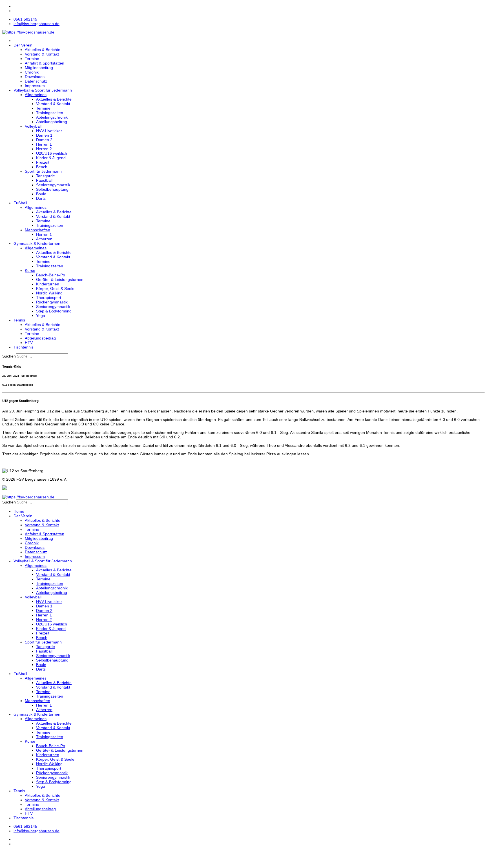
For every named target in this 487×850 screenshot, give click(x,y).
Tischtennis (24, 347)
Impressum (35, 85)
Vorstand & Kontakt (42, 54)
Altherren (44, 239)
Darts (41, 198)
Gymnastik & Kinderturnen (37, 243)
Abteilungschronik (52, 117)
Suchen (9, 356)
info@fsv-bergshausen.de (36, 23)
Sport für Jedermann (43, 171)
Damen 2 (44, 139)
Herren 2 (44, 149)
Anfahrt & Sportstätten (44, 63)
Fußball (20, 203)
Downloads (35, 76)
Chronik (32, 72)
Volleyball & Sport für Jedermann (43, 90)
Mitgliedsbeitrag (39, 67)
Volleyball (33, 126)
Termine (32, 58)
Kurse (30, 270)
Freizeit (42, 162)
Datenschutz (36, 81)
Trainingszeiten (49, 112)
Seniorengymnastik (53, 185)
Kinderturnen (47, 284)
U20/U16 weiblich (51, 153)
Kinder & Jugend (51, 158)
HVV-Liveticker (49, 130)
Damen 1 (44, 135)
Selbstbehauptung (52, 189)
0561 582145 (25, 19)
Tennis (19, 320)
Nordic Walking (49, 293)
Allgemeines (36, 94)
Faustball (44, 180)
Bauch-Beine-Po (50, 275)
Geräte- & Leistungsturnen (59, 279)
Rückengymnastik (52, 302)
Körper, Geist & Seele (55, 288)
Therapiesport (48, 297)
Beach (41, 167)
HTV (29, 342)
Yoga (40, 315)
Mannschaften (37, 230)
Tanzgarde (45, 176)
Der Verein (23, 45)
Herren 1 (44, 144)
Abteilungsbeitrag (51, 121)
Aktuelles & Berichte (42, 49)
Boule (41, 194)
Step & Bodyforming (54, 311)
